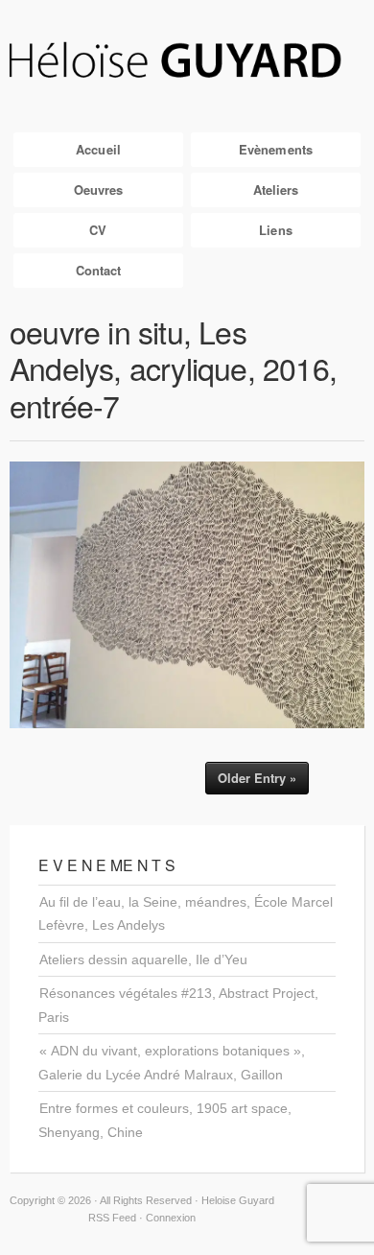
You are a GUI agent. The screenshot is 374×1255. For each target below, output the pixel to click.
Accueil (98, 149)
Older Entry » (257, 778)
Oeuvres (99, 189)
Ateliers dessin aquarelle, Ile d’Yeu (143, 959)
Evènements (276, 149)
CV (97, 230)
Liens (275, 230)
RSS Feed (112, 1217)
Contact (99, 270)
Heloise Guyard (187, 61)
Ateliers (276, 189)
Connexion (171, 1217)
